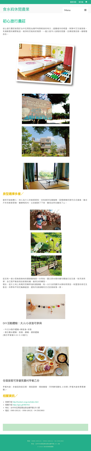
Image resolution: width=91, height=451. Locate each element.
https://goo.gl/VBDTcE (21, 405)
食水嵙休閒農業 (16, 9)
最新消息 (73, 2)
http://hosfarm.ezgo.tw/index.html (25, 402)
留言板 (81, 2)
